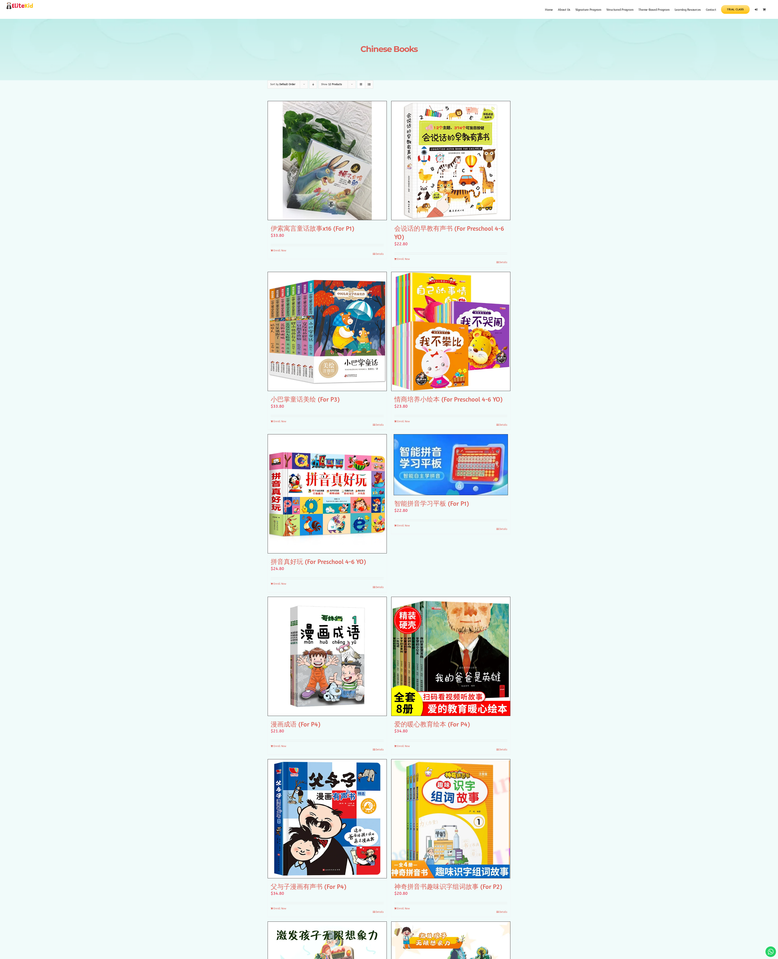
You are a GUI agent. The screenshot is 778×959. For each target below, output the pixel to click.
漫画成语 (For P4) (295, 724)
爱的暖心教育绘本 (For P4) (432, 724)
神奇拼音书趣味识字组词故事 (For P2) (448, 886)
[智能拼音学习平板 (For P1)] (450, 464)
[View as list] (369, 84)
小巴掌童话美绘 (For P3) (305, 399)
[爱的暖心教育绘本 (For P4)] (450, 656)
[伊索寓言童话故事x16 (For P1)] (327, 160)
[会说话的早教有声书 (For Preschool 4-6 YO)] (450, 160)
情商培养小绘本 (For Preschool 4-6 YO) (448, 399)
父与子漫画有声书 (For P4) (308, 886)
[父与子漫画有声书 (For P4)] (327, 818)
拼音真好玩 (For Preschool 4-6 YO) (318, 561)
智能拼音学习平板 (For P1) (431, 503)
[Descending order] (313, 84)
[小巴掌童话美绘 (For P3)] (327, 331)
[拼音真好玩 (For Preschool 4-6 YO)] (327, 493)
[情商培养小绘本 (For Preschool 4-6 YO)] (450, 331)
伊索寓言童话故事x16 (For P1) (312, 228)
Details (380, 254)
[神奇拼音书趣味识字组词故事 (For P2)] (450, 818)
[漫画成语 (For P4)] (327, 656)
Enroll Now (280, 250)
